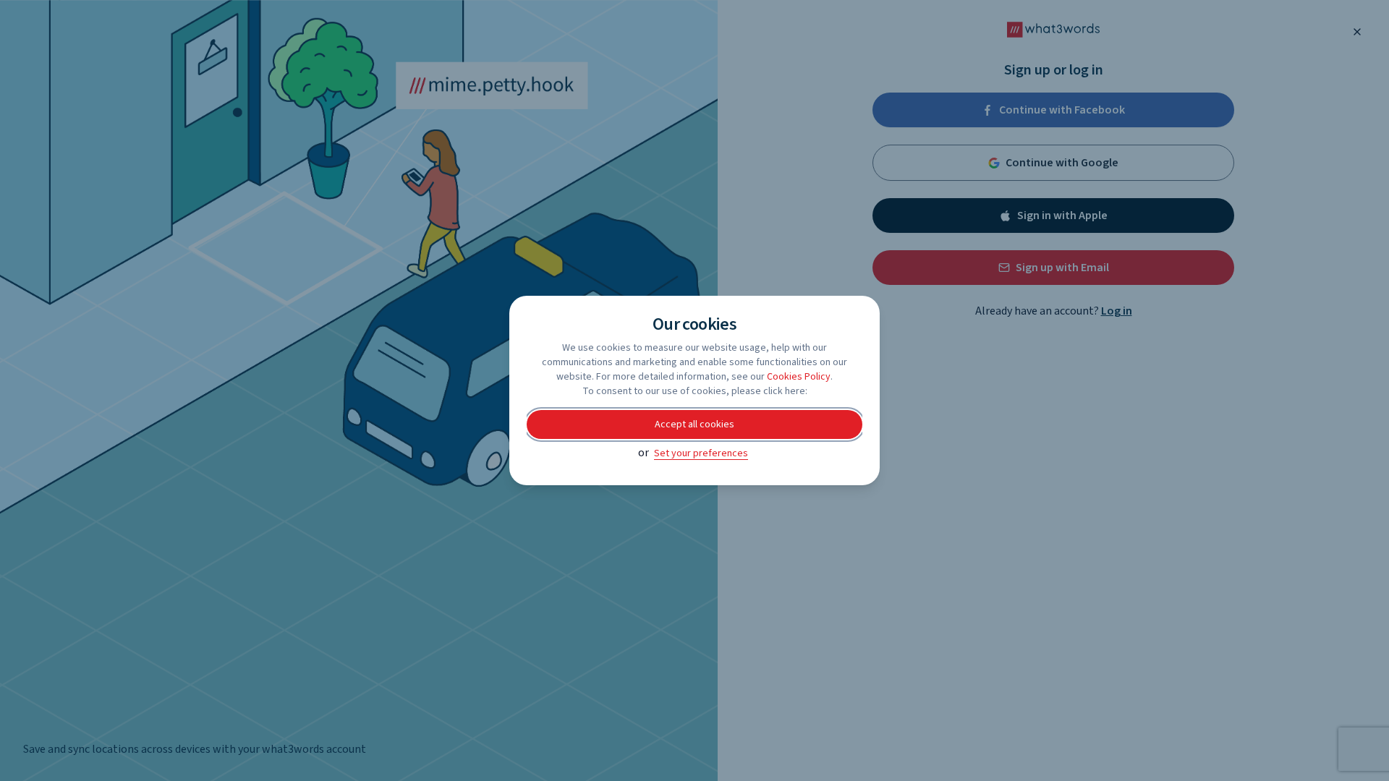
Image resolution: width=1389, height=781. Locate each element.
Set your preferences (701, 453)
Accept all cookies (694, 424)
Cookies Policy (799, 377)
